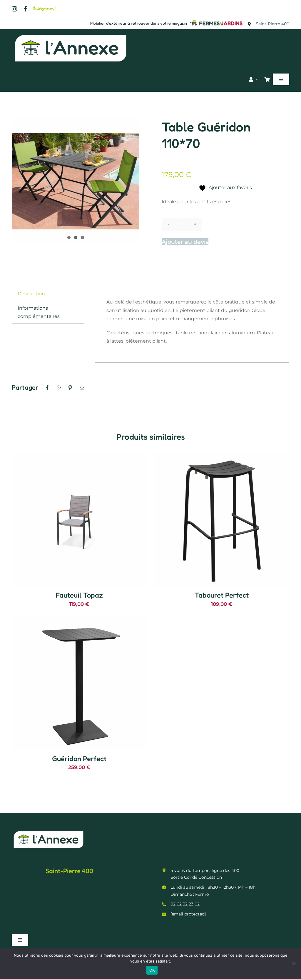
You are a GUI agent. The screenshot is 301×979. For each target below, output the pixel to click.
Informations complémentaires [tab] (39, 312)
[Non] (294, 963)
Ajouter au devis (185, 241)
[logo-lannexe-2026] (70, 34)
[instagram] (14, 8)
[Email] (82, 387)
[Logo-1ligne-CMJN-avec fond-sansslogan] (216, 20)
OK (152, 970)
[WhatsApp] (58, 387)
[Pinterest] (70, 387)
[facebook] (25, 8)
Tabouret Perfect (222, 595)
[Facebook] (47, 387)
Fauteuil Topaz (79, 595)
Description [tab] (31, 293)
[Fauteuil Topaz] (79, 455)
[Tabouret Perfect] (221, 455)
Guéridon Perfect (79, 758)
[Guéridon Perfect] (79, 619)
